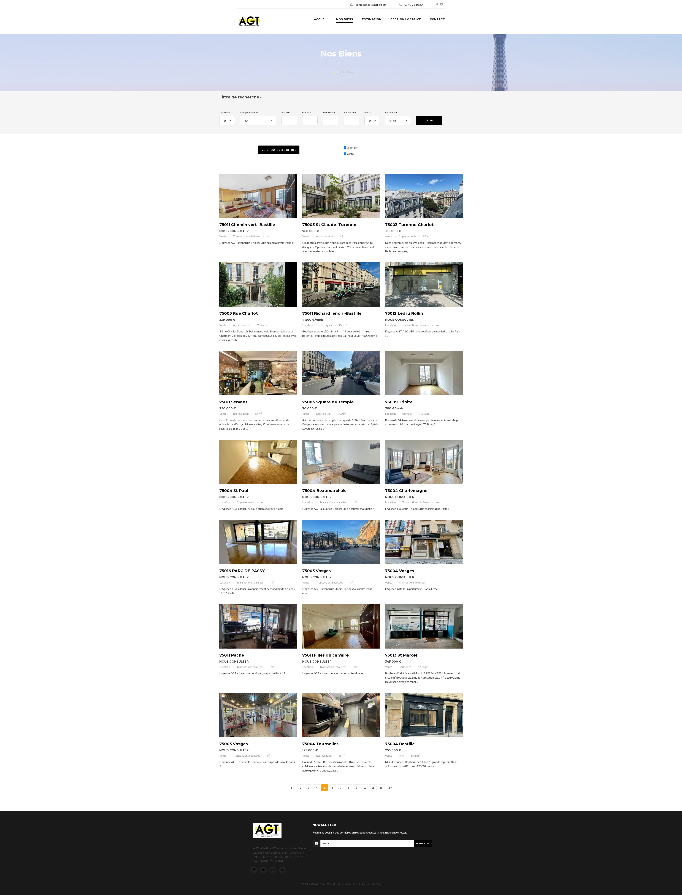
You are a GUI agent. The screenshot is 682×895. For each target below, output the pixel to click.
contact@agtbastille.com (371, 4)
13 (390, 787)
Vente (350, 153)
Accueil (333, 72)
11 (373, 787)
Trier (429, 120)
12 (381, 787)
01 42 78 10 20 (414, 4)
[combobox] (227, 120)
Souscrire (422, 843)
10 (364, 787)
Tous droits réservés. (339, 884)
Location (352, 147)
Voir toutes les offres (278, 149)
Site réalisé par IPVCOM (366, 884)
